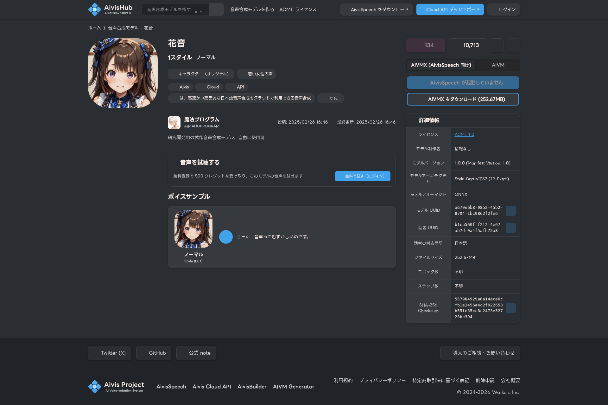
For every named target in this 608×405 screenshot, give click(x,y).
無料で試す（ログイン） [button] (366, 176)
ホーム (94, 28)
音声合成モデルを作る (252, 9)
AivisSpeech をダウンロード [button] (380, 9)
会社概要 (510, 380)
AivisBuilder (252, 386)
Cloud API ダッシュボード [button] (453, 9)
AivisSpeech (171, 386)
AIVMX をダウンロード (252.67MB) (466, 99)
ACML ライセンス (298, 9)
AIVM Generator (293, 386)
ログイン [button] (507, 9)
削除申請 (485, 380)
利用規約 (343, 380)
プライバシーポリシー (382, 380)
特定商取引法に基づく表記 (440, 380)
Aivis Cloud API (212, 386)
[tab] (441, 65)
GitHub (157, 353)
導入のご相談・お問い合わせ (484, 353)
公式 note (200, 353)
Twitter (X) (113, 353)
